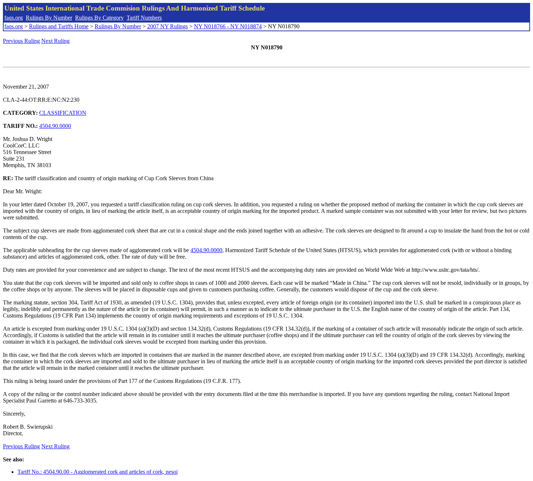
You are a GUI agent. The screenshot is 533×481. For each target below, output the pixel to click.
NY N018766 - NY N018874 (228, 26)
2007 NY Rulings (167, 26)
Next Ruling (55, 41)
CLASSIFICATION (62, 113)
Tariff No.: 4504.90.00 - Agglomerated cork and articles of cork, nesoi (97, 472)
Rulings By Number (49, 18)
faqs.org (13, 18)
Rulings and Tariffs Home (58, 26)
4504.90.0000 (55, 126)
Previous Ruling (21, 41)
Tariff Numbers (144, 18)
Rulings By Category (99, 18)
